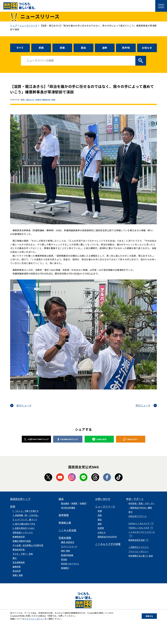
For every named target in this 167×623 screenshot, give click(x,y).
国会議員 (65, 503)
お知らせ (147, 47)
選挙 (104, 47)
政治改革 (17, 571)
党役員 (64, 559)
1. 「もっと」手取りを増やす (26, 511)
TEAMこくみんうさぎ (140, 528)
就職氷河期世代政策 (22, 541)
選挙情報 (64, 515)
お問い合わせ (102, 499)
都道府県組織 (67, 555)
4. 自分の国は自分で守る (24, 524)
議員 (61, 499)
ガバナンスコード (69, 546)
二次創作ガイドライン (138, 547)
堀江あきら (31, 100)
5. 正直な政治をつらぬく (24, 528)
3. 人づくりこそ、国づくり (25, 519)
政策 (62, 47)
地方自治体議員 (68, 508)
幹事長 (38, 100)
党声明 (126, 47)
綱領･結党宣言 (67, 542)
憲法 (15, 558)
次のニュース (142, 405)
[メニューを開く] (161, 6)
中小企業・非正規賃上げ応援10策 (28, 545)
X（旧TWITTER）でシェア (38, 439)
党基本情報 (65, 537)
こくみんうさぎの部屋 (108, 544)
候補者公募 (65, 522)
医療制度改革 (19, 537)
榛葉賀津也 (46, 100)
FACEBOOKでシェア (69, 439)
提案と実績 (18, 575)
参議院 (83, 503)
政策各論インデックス (23, 532)
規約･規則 (65, 551)
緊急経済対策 (19, 550)
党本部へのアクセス (70, 564)
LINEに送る (101, 439)
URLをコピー (132, 439)
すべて (20, 47)
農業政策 (17, 567)
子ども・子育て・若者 (23, 554)
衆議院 (74, 503)
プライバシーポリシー (138, 551)
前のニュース (24, 405)
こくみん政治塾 (67, 530)
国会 (83, 47)
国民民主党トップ (20, 499)
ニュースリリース (105, 506)
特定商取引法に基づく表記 (140, 556)
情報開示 (65, 568)
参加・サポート (135, 499)
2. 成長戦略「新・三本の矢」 (26, 515)
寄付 (130, 512)
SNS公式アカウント (137, 516)
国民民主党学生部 (138, 540)
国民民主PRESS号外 (107, 537)
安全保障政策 (19, 562)
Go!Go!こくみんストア (140, 523)
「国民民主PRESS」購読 (140, 508)
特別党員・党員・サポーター (141, 503)
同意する (149, 616)
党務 (41, 47)
